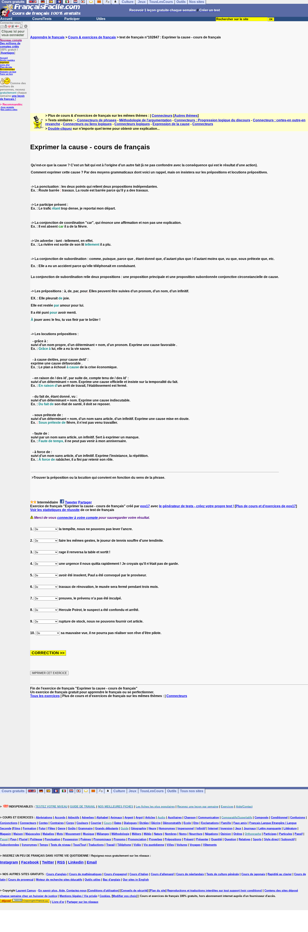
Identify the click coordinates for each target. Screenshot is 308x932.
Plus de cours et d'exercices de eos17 (266, 506)
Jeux (132, 791)
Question (230, 839)
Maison (18, 833)
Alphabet (102, 817)
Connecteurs (162, 115)
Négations (211, 833)
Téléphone (124, 844)
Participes (270, 833)
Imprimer (4, 62)
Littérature (290, 828)
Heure (152, 828)
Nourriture (195, 833)
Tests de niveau (60, 844)
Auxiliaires (175, 817)
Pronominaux (102, 839)
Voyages (195, 844)
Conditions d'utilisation (103, 890)
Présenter (202, 839)
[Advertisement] (169, 72)
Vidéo (137, 844)
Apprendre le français (47, 37)
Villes (170, 844)
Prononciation (137, 839)
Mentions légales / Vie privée (78, 896)
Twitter (48, 862)
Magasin (5, 833)
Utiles (100, 19)
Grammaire (85, 828)
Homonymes (167, 828)
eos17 (145, 506)
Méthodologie (120, 833)
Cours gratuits (13, 791)
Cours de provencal (21, 879)
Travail (110, 844)
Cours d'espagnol (115, 874)
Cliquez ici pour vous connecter (13, 33)
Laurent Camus (26, 890)
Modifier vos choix (125, 896)
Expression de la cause (171, 124)
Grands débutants (106, 828)
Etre (196, 823)
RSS (61, 862)
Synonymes (29, 844)
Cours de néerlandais (190, 874)
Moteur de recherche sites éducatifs (59, 879)
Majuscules (32, 833)
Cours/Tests (42, 19)
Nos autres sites (9, 109)
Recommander (7, 69)
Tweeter (71, 502)
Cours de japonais (253, 874)
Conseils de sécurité (134, 890)
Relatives (244, 839)
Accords (60, 817)
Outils (171, 791)
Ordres (237, 833)
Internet (213, 828)
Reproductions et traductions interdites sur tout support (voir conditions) (214, 890)
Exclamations (210, 823)
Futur (42, 828)
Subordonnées (9, 844)
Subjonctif (288, 839)
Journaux (250, 828)
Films (16, 828)
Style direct (271, 839)
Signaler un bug (8, 72)
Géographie (138, 828)
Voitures (181, 844)
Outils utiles (92, 879)
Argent (128, 817)
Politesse (36, 839)
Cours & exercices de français (92, 37)
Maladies (48, 833)
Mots (60, 833)
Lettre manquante (269, 828)
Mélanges (103, 833)
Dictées (144, 823)
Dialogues (130, 823)
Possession (70, 839)
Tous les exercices (45, 696)
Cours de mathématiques (85, 874)
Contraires (57, 823)
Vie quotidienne (154, 844)
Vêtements (210, 844)
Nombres (171, 833)
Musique (88, 833)
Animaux (116, 817)
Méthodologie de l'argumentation (145, 120)
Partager (85, 502)
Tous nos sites (191, 791)
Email (92, 862)
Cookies (105, 896)
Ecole (187, 823)
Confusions (297, 817)
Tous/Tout (79, 844)
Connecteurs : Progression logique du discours (212, 120)
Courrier (96, 823)
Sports (257, 839)
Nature (158, 833)
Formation (29, 828)
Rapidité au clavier (280, 874)
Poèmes (85, 839)
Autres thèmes (186, 115)
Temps (43, 844)
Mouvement (72, 833)
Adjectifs (73, 817)
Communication (208, 817)
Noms (183, 833)
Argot (139, 817)
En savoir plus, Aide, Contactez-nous (62, 890)
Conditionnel (279, 817)
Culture (119, 791)
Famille (226, 823)
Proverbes (155, 839)
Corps (70, 823)
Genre (61, 828)
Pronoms (120, 839)
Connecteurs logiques (132, 124)
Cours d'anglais (56, 874)
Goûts (72, 828)
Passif (299, 833)
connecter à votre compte (77, 517)
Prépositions (173, 839)
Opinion (225, 833)
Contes (43, 823)
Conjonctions (8, 823)
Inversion (226, 828)
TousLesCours (152, 791)
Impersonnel (185, 828)
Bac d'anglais (111, 879)
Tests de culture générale (222, 874)
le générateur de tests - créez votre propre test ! (196, 506)
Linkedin (76, 862)
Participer (72, 19)
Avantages (7, 52)
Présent (189, 839)
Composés (261, 817)
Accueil (6, 19)
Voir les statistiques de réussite (55, 510)
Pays (13, 839)
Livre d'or (5, 65)
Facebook (30, 862)
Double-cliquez (60, 128)
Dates (117, 823)
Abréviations (44, 817)
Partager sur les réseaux (82, 901)
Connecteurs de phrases (96, 120)
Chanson (190, 817)
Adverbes (88, 817)
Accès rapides (7, 60)
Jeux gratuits (7, 107)
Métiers (136, 833)
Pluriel (23, 839)
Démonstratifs (172, 823)
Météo (147, 833)
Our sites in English (136, 879)
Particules (285, 833)
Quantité (216, 839)
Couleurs (82, 823)
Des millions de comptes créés (11, 43)
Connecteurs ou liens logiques (87, 124)
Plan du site (6, 67)
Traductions (96, 844)
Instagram (9, 862)
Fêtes (51, 828)
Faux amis (240, 823)
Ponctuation (52, 839)
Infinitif (201, 828)
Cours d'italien (138, 874)
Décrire (155, 823)
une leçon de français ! (12, 97)
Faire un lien (6, 74)
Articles (150, 817)
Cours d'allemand (162, 874)
